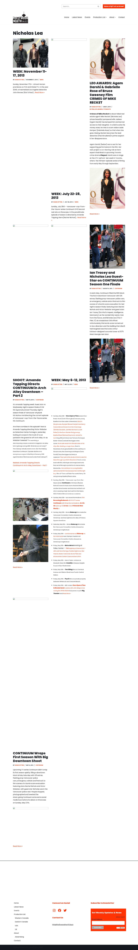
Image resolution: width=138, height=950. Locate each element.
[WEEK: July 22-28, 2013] (69, 114)
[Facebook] (59, 910)
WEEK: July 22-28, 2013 (66, 196)
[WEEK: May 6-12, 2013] (69, 300)
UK (16, 929)
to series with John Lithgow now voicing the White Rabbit (69, 588)
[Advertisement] (69, 880)
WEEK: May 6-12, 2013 (68, 380)
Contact (121, 17)
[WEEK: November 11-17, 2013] (30, 53)
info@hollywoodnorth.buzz (62, 924)
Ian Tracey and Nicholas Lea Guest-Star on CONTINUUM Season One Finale (106, 278)
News (41, 79)
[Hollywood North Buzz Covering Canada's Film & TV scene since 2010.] (20, 17)
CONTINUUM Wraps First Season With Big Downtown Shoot (30, 757)
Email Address (98, 919)
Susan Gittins (19, 79)
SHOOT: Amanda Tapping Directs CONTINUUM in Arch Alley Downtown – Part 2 (29, 388)
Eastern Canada (21, 922)
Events (87, 17)
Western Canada (21, 918)
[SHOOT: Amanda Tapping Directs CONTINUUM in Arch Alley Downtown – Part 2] (30, 300)
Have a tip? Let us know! (114, 6)
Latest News (77, 17)
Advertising (19, 937)
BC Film (92, 109)
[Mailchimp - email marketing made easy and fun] (120, 928)
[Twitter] (65, 910)
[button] (106, 17)
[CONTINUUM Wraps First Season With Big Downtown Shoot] (30, 673)
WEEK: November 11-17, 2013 (30, 73)
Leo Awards (99, 109)
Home (66, 17)
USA (16, 925)
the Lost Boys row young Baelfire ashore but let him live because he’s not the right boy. (69, 471)
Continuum (39, 400)
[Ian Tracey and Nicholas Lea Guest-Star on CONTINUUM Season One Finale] (107, 247)
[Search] (98, 6)
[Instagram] (54, 910)
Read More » (40, 92)
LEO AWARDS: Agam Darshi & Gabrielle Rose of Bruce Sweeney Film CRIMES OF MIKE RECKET (106, 93)
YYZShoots (107, 109)
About (16, 933)
